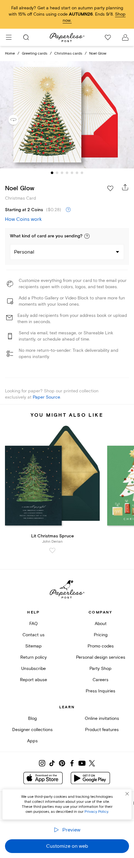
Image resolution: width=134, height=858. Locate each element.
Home (10, 53)
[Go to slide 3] (62, 173)
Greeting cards (34, 53)
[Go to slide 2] (57, 173)
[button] (87, 236)
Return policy (33, 657)
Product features (102, 729)
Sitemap (33, 646)
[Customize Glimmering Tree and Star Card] (67, 114)
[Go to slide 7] (82, 173)
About (101, 623)
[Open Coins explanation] (68, 210)
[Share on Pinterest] (62, 763)
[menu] (8, 37)
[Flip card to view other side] (18, 120)
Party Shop (100, 668)
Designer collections (32, 729)
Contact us (33, 634)
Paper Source (46, 397)
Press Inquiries (100, 691)
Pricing (101, 634)
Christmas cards (68, 53)
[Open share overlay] (125, 187)
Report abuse (33, 679)
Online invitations (102, 718)
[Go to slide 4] (67, 173)
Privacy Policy (96, 811)
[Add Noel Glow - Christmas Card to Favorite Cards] (110, 188)
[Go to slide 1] (52, 173)
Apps (32, 741)
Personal (24, 252)
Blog (32, 718)
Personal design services (100, 657)
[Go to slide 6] (77, 173)
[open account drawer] (125, 37)
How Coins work (23, 219)
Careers (100, 679)
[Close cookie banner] (127, 793)
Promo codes (101, 646)
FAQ (33, 623)
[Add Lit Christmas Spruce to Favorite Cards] (52, 550)
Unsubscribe (33, 668)
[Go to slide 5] (72, 173)
